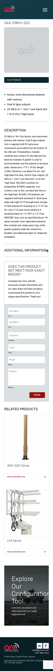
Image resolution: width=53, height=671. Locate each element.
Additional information (25, 250)
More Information (16, 477)
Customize (14, 80)
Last (9, 327)
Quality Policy (21, 657)
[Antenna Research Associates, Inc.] (9, 9)
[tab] (26, 250)
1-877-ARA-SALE (41, 653)
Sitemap (32, 657)
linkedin (39, 646)
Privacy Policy (9, 657)
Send (37, 395)
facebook (46, 646)
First (9, 316)
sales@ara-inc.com (40, 650)
